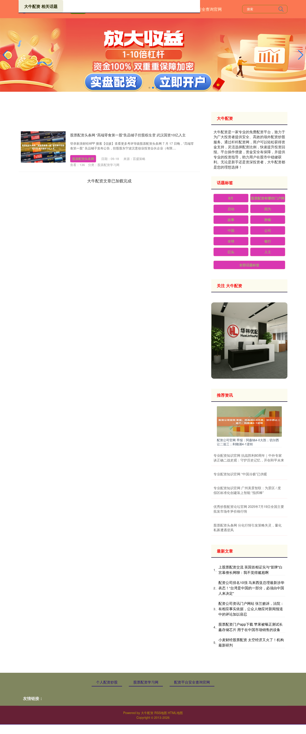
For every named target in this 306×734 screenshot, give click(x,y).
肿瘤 (267, 219)
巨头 (231, 251)
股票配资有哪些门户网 (267, 198)
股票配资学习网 (145, 682)
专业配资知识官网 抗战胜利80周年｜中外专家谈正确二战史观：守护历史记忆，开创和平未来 (248, 457)
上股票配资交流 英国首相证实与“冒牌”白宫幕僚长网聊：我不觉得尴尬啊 (250, 569)
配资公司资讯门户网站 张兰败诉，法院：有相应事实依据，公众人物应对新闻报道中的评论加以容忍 (251, 609)
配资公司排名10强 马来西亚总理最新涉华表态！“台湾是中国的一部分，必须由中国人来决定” (251, 588)
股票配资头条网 (83, 158)
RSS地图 (160, 712)
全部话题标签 (249, 264)
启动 (231, 208)
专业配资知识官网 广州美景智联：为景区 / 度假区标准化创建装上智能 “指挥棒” (247, 490)
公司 (267, 230)
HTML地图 (175, 712)
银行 (267, 241)
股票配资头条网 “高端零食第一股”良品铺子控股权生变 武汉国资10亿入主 (128, 135)
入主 (267, 251)
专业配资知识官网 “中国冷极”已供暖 (240, 474)
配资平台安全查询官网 (201, 9)
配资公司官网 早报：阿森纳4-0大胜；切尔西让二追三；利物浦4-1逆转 (248, 442)
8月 (230, 198)
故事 (231, 219)
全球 (231, 241)
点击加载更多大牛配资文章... (109, 181)
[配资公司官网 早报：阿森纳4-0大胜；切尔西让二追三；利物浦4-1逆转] (249, 421)
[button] (301, 55)
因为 (267, 208)
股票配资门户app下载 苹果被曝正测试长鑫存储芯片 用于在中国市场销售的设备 (250, 627)
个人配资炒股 (107, 682)
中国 (231, 230)
